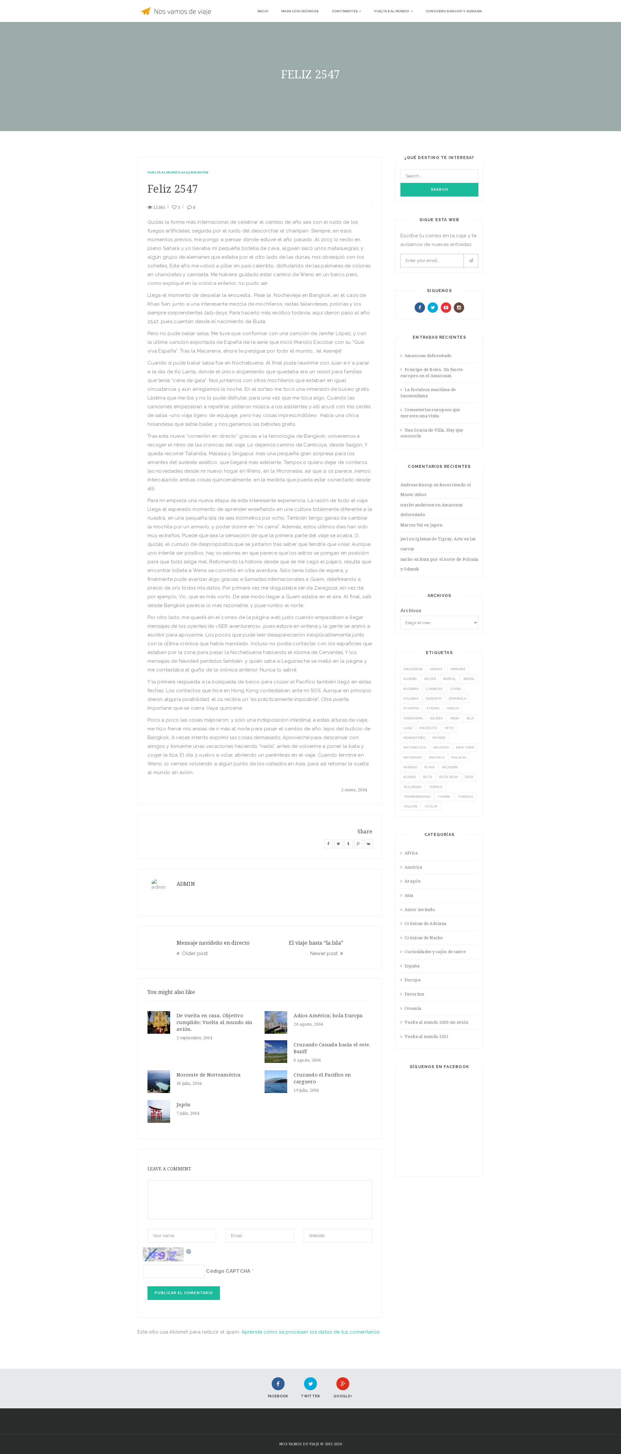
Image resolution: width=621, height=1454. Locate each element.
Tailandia (412, 787)
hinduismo (413, 718)
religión (450, 767)
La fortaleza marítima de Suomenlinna (428, 392)
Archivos (411, 611)
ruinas (409, 777)
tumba (444, 796)
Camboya (434, 689)
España (412, 966)
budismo (411, 689)
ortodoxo (412, 757)
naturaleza (414, 747)
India (455, 718)
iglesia (436, 718)
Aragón (412, 881)
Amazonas (412, 669)
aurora (410, 679)
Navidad (441, 747)
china (456, 689)
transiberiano (416, 796)
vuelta (431, 806)
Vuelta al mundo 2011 (427, 1036)
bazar (430, 679)
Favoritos (414, 994)
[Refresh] (188, 1251)
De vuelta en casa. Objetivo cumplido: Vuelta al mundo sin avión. (215, 1022)
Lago (407, 728)
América (413, 867)
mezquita (428, 728)
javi (404, 538)
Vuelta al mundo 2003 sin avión (177, 172)
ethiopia (411, 708)
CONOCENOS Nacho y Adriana (454, 11)
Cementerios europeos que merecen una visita (430, 412)
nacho (406, 559)
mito (449, 728)
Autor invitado (420, 909)
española (457, 698)
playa (429, 767)
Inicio (262, 11)
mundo (439, 737)
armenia (458, 669)
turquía (465, 796)
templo (436, 787)
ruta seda (448, 777)
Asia (409, 895)
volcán (410, 806)
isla (470, 718)
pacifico (436, 757)
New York (465, 747)
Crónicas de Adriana (425, 923)
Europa (412, 979)
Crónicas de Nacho (424, 937)
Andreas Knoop (416, 484)
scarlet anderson (417, 504)
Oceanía (413, 1008)
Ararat (436, 669)
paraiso (410, 767)
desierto (433, 698)
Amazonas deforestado (428, 355)
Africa (411, 853)
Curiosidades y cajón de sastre (435, 951)
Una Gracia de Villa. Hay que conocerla (431, 433)
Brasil (469, 679)
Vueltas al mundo (391, 11)
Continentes (345, 11)
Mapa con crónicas (300, 11)
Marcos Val (411, 525)
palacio (459, 757)
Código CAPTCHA (228, 1271)
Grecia (453, 708)
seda (469, 777)
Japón (184, 1105)
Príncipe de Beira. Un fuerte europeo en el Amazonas (431, 372)
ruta (427, 777)
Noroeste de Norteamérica (209, 1075)
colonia (411, 698)
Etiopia (433, 708)
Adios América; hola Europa (328, 1016)
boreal (449, 679)
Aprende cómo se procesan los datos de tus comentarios (311, 1332)
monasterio (414, 737)
